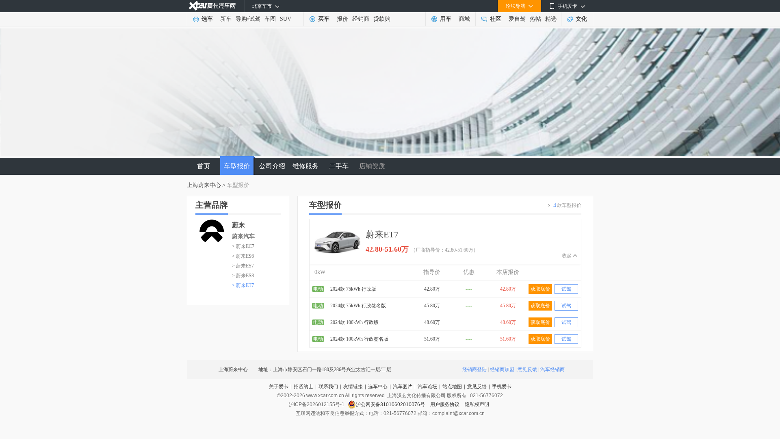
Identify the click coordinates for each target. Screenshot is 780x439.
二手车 (339, 166)
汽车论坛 (427, 386)
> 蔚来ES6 (243, 256)
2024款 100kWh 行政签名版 (359, 339)
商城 (464, 19)
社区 (495, 19)
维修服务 (305, 166)
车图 (270, 19)
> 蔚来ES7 (243, 266)
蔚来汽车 (243, 236)
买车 (323, 19)
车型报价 (237, 166)
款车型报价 (567, 205)
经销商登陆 (474, 369)
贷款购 (381, 19)
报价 (342, 19)
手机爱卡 (501, 386)
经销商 (360, 19)
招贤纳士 (303, 386)
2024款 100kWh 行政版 (354, 322)
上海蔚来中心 (204, 185)
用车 (445, 19)
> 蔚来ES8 (243, 275)
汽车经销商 (552, 369)
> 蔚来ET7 (243, 285)
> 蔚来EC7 (243, 246)
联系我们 (328, 386)
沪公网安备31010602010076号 (391, 404)
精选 (551, 19)
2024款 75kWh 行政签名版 (358, 306)
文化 (581, 19)
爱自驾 (517, 19)
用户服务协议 (445, 404)
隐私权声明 (477, 404)
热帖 (535, 19)
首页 (203, 166)
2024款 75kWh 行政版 (353, 289)
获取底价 (540, 289)
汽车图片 (402, 386)
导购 (241, 19)
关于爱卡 (278, 386)
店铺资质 (372, 166)
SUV (285, 19)
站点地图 (452, 386)
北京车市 (262, 6)
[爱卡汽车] (212, 6)
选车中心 (378, 386)
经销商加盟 (502, 369)
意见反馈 (527, 369)
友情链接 (353, 386)
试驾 (254, 19)
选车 (207, 19)
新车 (226, 19)
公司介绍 (272, 166)
